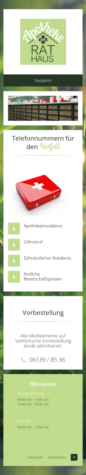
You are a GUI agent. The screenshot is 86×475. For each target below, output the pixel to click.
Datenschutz (57, 457)
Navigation (43, 80)
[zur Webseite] (14, 229)
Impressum (35, 457)
